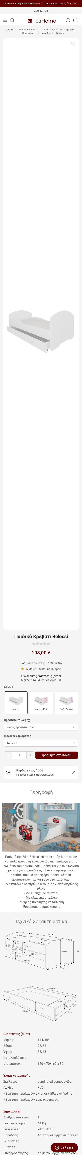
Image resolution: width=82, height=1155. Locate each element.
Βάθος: (8, 1046)
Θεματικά (27, 33)
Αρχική (10, 29)
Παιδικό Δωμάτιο (52, 29)
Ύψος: (7, 1052)
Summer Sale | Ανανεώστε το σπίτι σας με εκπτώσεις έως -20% (41, 3)
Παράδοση (10, 1135)
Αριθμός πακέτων (16, 1117)
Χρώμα (8, 686)
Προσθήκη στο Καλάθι (56, 755)
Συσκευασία (11, 1129)
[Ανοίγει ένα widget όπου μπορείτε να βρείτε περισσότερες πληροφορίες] (64, 1148)
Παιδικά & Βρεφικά (28, 29)
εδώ (74, 1153)
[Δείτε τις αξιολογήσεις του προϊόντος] (41, 644)
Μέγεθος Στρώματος (17, 735)
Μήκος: (8, 1040)
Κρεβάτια (71, 29)
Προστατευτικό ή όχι (17, 720)
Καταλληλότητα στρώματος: (14, 1061)
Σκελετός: (10, 1081)
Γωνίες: (8, 1087)
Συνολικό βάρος (14, 1123)
